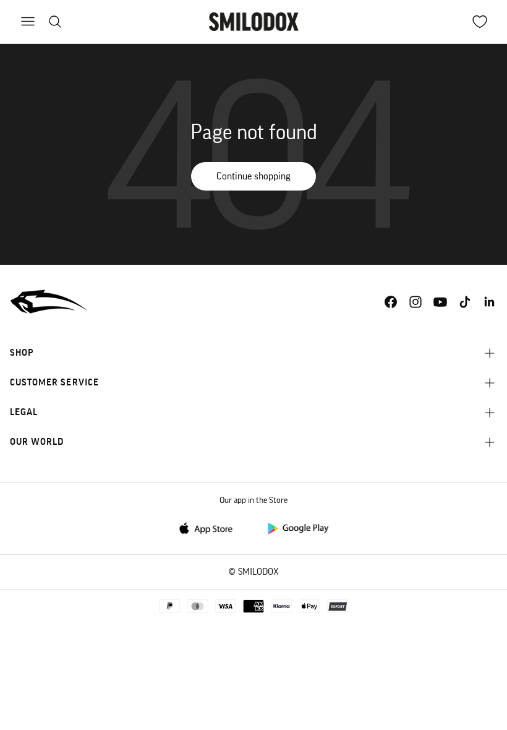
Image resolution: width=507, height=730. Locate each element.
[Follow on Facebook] (390, 301)
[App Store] (209, 527)
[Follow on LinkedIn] (489, 301)
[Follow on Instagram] (415, 301)
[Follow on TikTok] (465, 301)
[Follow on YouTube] (440, 301)
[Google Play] (297, 527)
